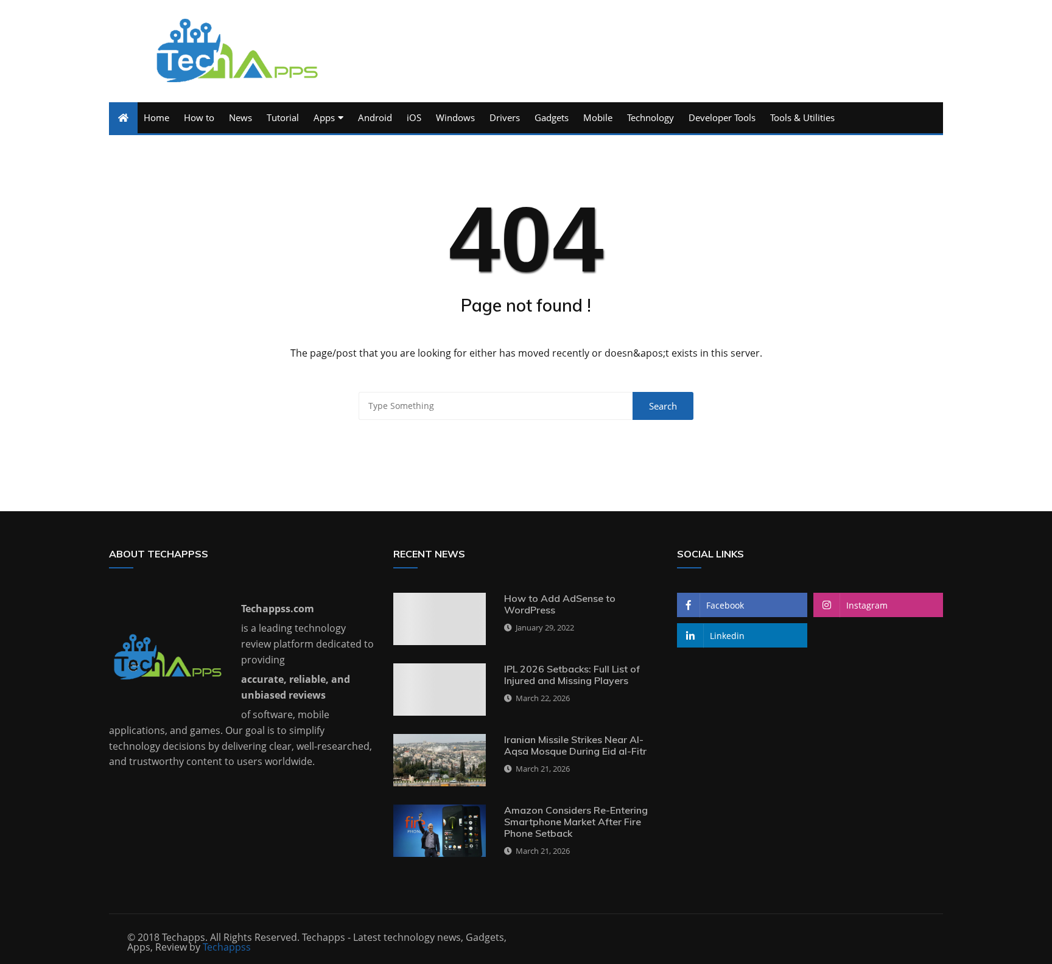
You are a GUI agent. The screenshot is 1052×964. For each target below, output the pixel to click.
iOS (414, 117)
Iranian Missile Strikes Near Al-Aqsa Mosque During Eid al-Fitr (575, 745)
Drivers (504, 117)
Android (375, 117)
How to (199, 117)
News (240, 117)
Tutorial (283, 117)
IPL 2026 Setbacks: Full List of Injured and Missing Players (572, 674)
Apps (324, 117)
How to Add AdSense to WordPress (559, 604)
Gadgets (552, 117)
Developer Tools (722, 117)
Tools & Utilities (802, 117)
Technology (650, 117)
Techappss (227, 947)
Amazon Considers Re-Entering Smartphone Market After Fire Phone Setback (576, 821)
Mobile (597, 117)
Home (156, 117)
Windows (455, 117)
